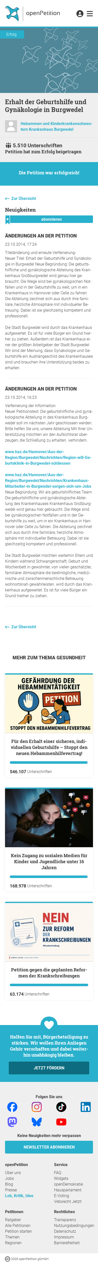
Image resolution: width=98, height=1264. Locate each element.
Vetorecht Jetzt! (68, 1201)
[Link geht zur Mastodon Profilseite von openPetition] (12, 1121)
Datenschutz (65, 1231)
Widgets (61, 1178)
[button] (79, 14)
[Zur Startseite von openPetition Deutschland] (33, 13)
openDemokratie (68, 1184)
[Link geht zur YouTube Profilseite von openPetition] (61, 1121)
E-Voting (61, 1195)
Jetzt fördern (49, 1068)
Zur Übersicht (23, 198)
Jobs (9, 1178)
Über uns (13, 1172)
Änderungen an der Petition (41, 236)
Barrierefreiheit (67, 1242)
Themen (12, 1237)
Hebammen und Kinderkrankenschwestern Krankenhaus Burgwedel (56, 126)
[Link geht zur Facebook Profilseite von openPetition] (12, 1106)
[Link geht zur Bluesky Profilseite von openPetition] (37, 1121)
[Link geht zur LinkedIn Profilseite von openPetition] (86, 1106)
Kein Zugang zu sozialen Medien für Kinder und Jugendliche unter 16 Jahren (49, 861)
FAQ (57, 1172)
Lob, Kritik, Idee (19, 1195)
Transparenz (65, 1219)
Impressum (64, 1237)
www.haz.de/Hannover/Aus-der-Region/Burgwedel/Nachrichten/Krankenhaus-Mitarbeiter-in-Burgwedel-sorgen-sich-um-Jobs (48, 480)
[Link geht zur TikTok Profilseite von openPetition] (61, 1106)
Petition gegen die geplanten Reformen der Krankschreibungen (49, 973)
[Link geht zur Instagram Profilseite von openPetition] (37, 1106)
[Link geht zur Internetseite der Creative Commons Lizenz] (8, 1258)
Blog (9, 1184)
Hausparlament (67, 1190)
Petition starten (18, 1231)
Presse (11, 1190)
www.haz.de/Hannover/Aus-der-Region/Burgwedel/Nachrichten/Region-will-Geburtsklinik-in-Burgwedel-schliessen (48, 457)
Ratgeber (13, 1219)
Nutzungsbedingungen (74, 1225)
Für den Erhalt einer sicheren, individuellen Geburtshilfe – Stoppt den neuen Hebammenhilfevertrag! (49, 747)
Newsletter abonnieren (49, 1147)
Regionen (13, 1242)
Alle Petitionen (17, 1225)
